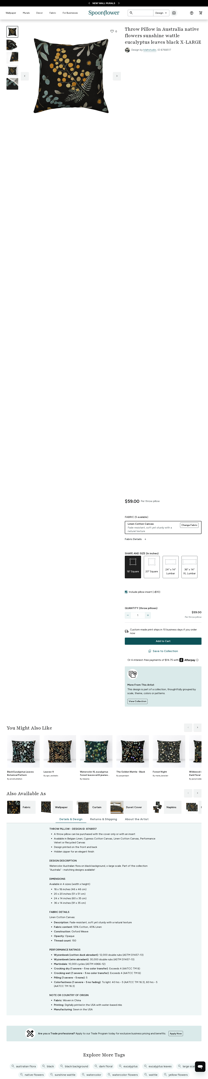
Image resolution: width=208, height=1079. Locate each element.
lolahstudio (149, 49)
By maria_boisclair (160, 775)
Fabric (53, 13)
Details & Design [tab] (70, 819)
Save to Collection (163, 651)
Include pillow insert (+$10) (144, 591)
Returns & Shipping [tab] (103, 819)
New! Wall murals (103, 3)
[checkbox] (126, 592)
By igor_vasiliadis (51, 775)
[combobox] (161, 13)
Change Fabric (189, 525)
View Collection (137, 701)
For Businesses (70, 13)
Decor (39, 13)
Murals (26, 13)
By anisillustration (14, 779)
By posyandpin (122, 775)
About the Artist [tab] (137, 819)
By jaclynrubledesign (198, 779)
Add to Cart (163, 641)
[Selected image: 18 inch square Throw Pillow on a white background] (12, 32)
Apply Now (176, 1033)
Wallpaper (11, 13)
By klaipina (84, 779)
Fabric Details (136, 539)
